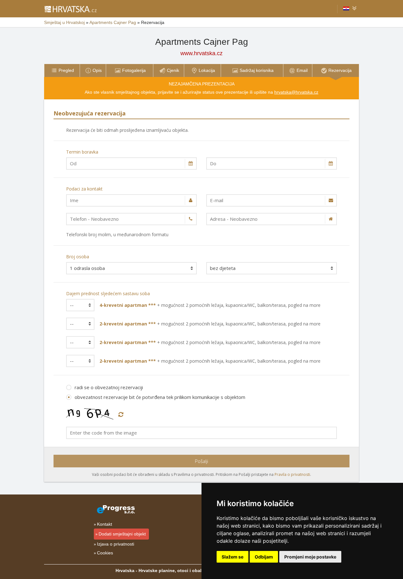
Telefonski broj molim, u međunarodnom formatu (117, 234)
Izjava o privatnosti (115, 544)
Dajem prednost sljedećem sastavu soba (108, 293)
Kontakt (104, 524)
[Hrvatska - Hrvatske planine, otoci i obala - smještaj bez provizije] (70, 8)
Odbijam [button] (264, 556)
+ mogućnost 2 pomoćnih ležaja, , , (210, 305)
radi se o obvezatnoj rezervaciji (109, 387)
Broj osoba (77, 257)
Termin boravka (82, 152)
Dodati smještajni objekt (122, 533)
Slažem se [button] (232, 556)
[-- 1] (78, 305)
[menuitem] (62, 70)
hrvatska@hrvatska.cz (296, 92)
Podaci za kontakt (84, 189)
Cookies (105, 552)
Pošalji (201, 461)
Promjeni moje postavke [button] (310, 556)
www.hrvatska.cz (201, 53)
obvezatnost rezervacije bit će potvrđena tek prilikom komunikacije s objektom (160, 397)
